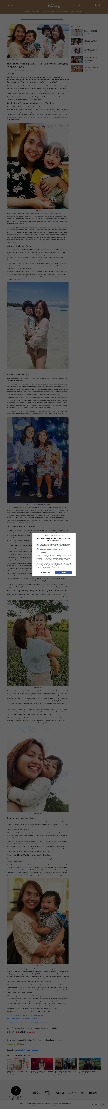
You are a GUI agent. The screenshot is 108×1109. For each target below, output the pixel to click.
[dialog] (54, 554)
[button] (54, 552)
